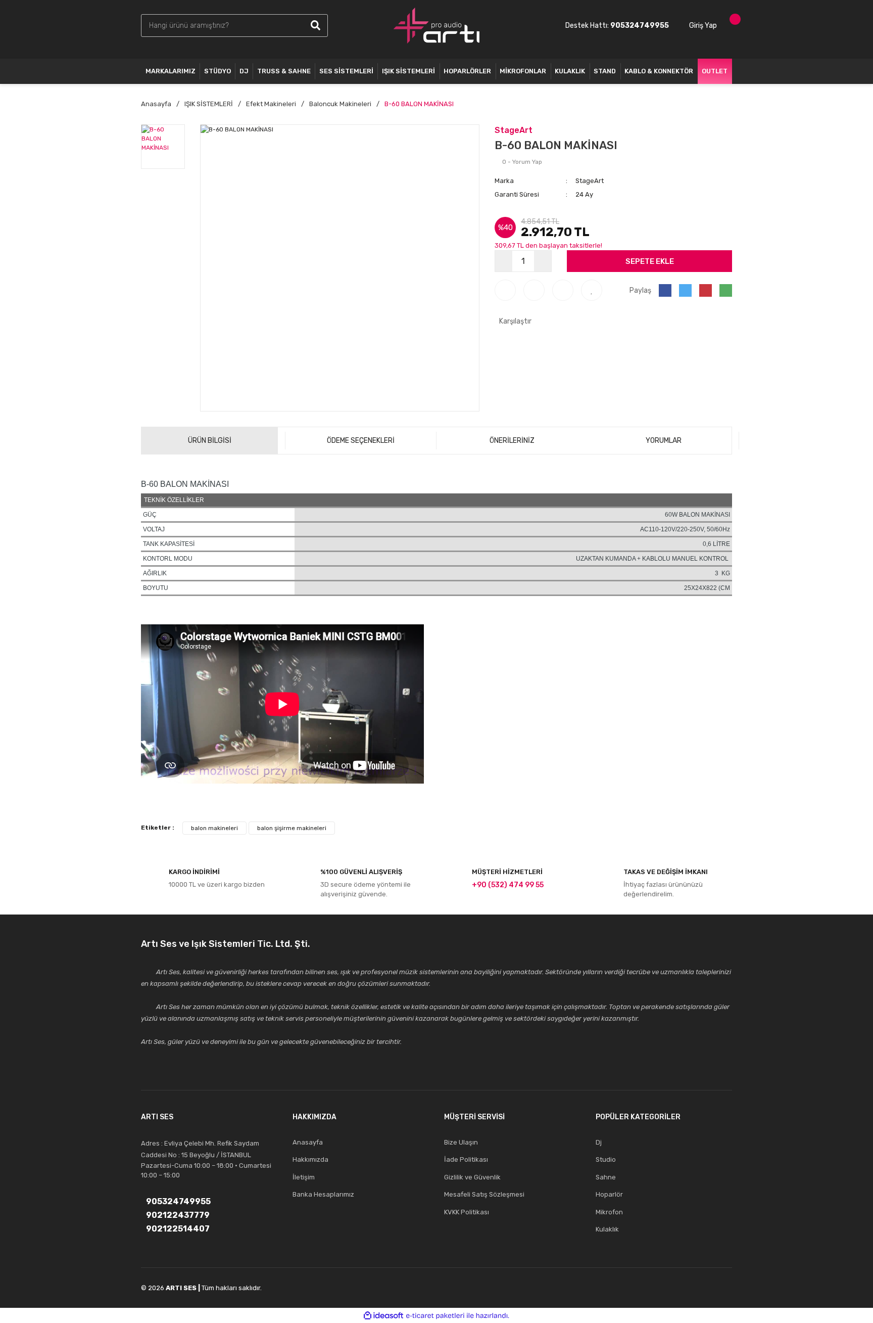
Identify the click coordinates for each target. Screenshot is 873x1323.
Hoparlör (609, 1194)
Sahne (606, 1177)
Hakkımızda (310, 1159)
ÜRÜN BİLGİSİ (209, 440)
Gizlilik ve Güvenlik (472, 1177)
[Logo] (436, 25)
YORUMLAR (664, 440)
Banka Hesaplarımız (323, 1194)
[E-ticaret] (435, 1315)
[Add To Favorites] (591, 290)
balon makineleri (214, 828)
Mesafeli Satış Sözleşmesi (484, 1194)
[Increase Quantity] (542, 261)
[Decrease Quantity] (503, 261)
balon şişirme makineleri (291, 828)
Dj (599, 1142)
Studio (606, 1159)
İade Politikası (466, 1159)
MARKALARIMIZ (171, 71)
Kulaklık (607, 1229)
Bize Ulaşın (461, 1142)
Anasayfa (308, 1142)
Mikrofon (609, 1212)
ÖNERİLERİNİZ (512, 440)
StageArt (513, 130)
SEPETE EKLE (649, 261)
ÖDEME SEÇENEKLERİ (361, 440)
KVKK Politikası (466, 1212)
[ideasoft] (383, 1315)
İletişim (304, 1177)
